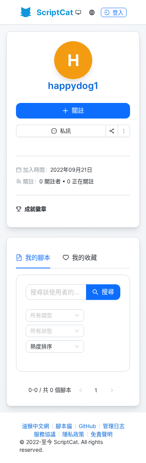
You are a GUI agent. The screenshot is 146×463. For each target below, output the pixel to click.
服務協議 (45, 434)
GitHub (87, 426)
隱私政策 (73, 434)
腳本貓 (64, 426)
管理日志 (114, 426)
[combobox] (51, 315)
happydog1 (73, 85)
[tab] (33, 257)
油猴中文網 (35, 426)
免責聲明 (102, 434)
